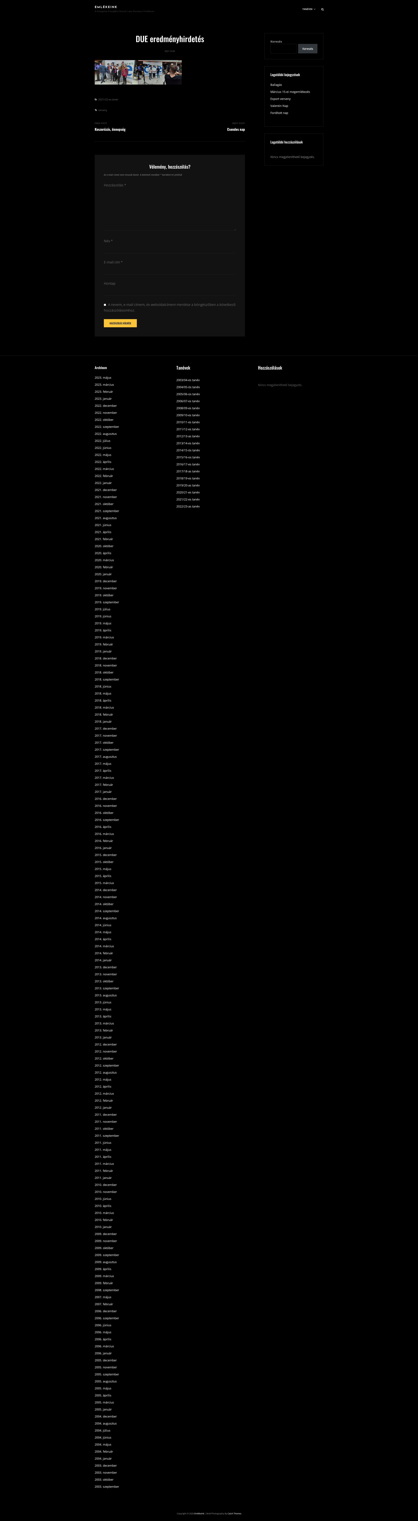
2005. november (106, 1367)
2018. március (104, 707)
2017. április (103, 771)
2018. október (104, 672)
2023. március (104, 385)
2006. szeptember (107, 1318)
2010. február (104, 1220)
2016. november (106, 806)
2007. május (103, 1297)
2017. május (103, 764)
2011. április (103, 1157)
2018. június (103, 686)
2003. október (104, 1479)
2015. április (103, 876)
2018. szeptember (107, 679)
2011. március (104, 1164)
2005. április (103, 1395)
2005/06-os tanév (188, 394)
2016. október (104, 813)
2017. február (104, 785)
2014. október (104, 904)
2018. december (106, 658)
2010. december (106, 1185)
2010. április (103, 1206)
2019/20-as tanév (188, 485)
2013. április (103, 1016)
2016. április (103, 827)
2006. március (104, 1346)
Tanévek (307, 9)
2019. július (102, 609)
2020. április (103, 553)
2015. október (104, 862)
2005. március (104, 1402)
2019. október (104, 595)
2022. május (103, 455)
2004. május (103, 1444)
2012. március (104, 1093)
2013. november (106, 974)
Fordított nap (279, 113)
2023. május (103, 378)
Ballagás (276, 85)
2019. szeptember (107, 602)
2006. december (106, 1311)
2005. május (103, 1388)
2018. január (103, 721)
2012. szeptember (107, 1065)
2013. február (104, 1030)
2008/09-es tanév (188, 408)
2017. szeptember (107, 750)
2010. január (103, 1227)
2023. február (104, 392)
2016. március (104, 834)
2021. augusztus (106, 518)
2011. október (104, 1129)
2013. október (104, 981)
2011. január (103, 1178)
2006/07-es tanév (188, 401)
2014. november (106, 897)
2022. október (104, 420)
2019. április (103, 630)
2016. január (103, 848)
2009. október (104, 1248)
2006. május (103, 1332)
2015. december (106, 855)
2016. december (106, 799)
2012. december (106, 1044)
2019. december (106, 581)
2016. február (104, 841)
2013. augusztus (106, 995)
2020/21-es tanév (188, 492)
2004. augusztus (106, 1423)
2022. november (106, 413)
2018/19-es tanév (188, 478)
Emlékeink (106, 7)
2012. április (103, 1086)
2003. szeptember (107, 1487)
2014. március (104, 946)
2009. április (103, 1269)
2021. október (104, 504)
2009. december (106, 1234)
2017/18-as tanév (188, 471)
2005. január (103, 1409)
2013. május (103, 1009)
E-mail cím (113, 262)
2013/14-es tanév (188, 443)
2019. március (104, 637)
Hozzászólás (115, 185)
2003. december (106, 1465)
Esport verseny (280, 99)
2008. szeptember (107, 1290)
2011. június (103, 1143)
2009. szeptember (107, 1255)
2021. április (103, 532)
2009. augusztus (106, 1262)
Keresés (276, 41)
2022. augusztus (106, 434)
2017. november (106, 735)
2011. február (104, 1171)
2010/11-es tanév (188, 422)
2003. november (106, 1472)
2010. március (104, 1213)
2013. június (103, 1002)
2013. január (103, 1037)
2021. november (106, 497)
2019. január (103, 651)
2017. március (104, 778)
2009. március (104, 1276)
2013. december (106, 967)
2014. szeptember (107, 911)
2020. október (104, 546)
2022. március (104, 469)
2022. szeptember (107, 427)
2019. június (103, 616)
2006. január (103, 1353)
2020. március (104, 560)
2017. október (104, 743)
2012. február (104, 1100)
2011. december (106, 1115)
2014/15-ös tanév (188, 450)
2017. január (103, 792)
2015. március (104, 883)
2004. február (104, 1451)
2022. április (103, 462)
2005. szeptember (107, 1374)
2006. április (103, 1339)
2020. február (104, 567)
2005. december (106, 1360)
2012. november (106, 1051)
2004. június (103, 1437)
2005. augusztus (106, 1381)
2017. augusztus (106, 757)
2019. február (104, 644)
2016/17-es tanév (188, 464)
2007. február (104, 1304)
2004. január (103, 1458)
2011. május (103, 1150)
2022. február (104, 476)
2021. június (103, 525)
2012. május (103, 1079)
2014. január (103, 960)
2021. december (106, 490)
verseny (102, 110)
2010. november (106, 1192)
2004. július (102, 1430)
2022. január (103, 483)
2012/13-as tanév (188, 436)
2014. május (103, 932)
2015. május (103, 869)
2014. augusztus (106, 918)
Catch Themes (234, 1513)
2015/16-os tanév (188, 457)
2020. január (103, 574)
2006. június (103, 1325)
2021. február (104, 539)
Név (108, 241)
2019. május (103, 623)
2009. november (106, 1241)
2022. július (102, 441)
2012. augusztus (106, 1072)
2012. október (104, 1058)
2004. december (106, 1416)
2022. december (106, 406)
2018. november (106, 665)
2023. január (103, 399)
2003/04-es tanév (188, 380)
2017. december (106, 728)
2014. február (104, 953)
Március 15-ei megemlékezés (290, 92)
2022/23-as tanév (188, 506)
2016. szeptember (107, 820)
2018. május (103, 693)
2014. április (103, 939)
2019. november (106, 588)
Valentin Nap (279, 106)
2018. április (103, 700)
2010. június (103, 1199)
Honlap (109, 283)
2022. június (103, 448)
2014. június (103, 925)
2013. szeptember (107, 988)
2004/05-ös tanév (188, 387)
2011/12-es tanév (188, 429)
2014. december (106, 890)
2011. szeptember (107, 1136)
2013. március (104, 1023)
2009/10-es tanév (188, 415)
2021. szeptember (107, 511)
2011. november (106, 1122)
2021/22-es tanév (108, 99)
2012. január (103, 1107)
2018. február (104, 714)
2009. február (104, 1283)
